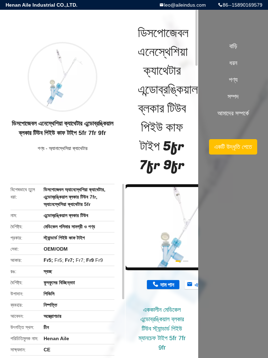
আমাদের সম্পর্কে (233, 113)
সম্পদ (233, 96)
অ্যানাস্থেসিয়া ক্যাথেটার (68, 148)
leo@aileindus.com (185, 5)
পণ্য (41, 148)
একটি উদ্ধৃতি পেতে (233, 146)
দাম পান (167, 285)
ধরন (233, 62)
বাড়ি (233, 46)
